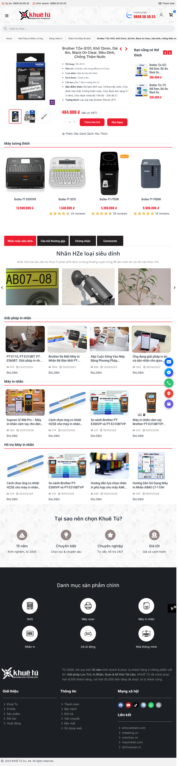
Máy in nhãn (13, 381)
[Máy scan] (88, 606)
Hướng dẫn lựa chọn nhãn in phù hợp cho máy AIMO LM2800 (109, 485)
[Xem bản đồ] (168, 393)
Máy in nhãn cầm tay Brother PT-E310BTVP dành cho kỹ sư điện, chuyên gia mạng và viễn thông (150, 422)
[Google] (158, 705)
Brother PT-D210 (67, 199)
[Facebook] (120, 705)
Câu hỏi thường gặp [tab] (53, 241)
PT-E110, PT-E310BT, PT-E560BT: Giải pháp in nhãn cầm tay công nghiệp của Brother (25, 359)
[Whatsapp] (151, 705)
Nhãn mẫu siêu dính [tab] (20, 241)
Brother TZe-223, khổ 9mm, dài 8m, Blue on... (158, 68)
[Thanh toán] (160, 3)
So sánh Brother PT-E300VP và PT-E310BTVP (108, 422)
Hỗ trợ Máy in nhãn (19, 445)
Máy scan (88, 619)
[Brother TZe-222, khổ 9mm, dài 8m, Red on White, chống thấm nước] (141, 90)
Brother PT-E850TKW (25, 199)
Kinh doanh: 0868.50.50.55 (51, 3)
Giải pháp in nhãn (17, 318)
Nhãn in (30, 646)
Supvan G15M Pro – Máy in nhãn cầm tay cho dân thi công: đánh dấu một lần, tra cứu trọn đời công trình (24, 422)
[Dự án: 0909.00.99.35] (3, 3)
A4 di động (88, 646)
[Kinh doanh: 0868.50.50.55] (34, 3)
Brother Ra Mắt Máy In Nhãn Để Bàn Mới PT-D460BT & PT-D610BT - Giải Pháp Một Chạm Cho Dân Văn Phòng (66, 359)
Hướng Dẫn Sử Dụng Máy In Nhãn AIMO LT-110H (150, 485)
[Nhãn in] (30, 633)
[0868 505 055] (168, 383)
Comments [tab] (110, 241)
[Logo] (143, 705)
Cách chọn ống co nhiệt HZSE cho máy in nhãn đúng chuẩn (65, 422)
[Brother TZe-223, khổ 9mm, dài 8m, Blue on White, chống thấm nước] (141, 70)
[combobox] (87, 28)
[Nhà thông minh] (146, 633)
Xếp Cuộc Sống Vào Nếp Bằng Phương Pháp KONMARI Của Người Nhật (109, 359)
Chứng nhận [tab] (82, 241)
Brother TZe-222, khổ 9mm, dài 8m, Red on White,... (158, 88)
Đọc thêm (12, 372)
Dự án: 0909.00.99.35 (17, 3)
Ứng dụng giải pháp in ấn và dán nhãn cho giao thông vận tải (150, 359)
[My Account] (161, 15)
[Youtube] (128, 705)
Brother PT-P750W (109, 199)
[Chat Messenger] (168, 372)
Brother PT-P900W (151, 199)
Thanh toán (168, 3)
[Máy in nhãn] (146, 606)
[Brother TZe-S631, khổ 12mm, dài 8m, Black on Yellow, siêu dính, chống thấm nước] (126, 48)
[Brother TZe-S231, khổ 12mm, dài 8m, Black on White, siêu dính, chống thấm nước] (120, 48)
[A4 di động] (88, 633)
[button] (165, 52)
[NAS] (30, 606)
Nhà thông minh (146, 646)
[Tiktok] (136, 705)
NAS (30, 619)
